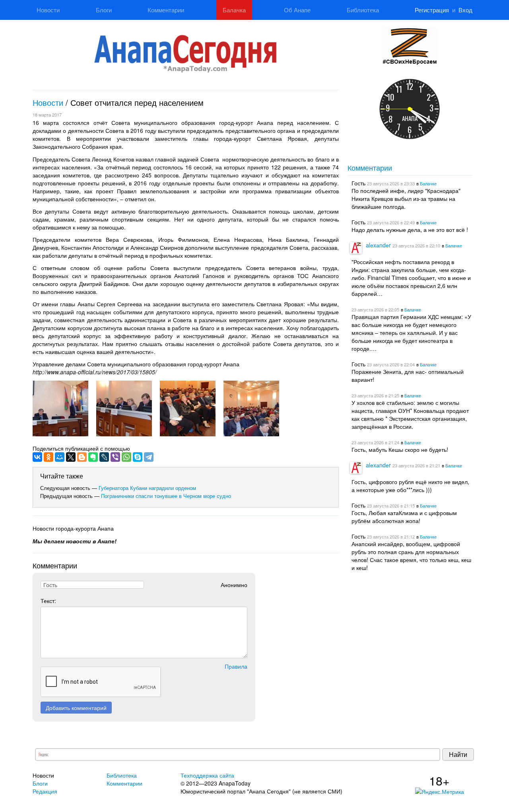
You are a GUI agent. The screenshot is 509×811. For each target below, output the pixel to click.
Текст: (48, 601)
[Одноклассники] (48, 457)
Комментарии (166, 10)
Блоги (104, 10)
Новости (48, 10)
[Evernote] (93, 457)
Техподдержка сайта (207, 775)
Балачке (428, 183)
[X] (71, 457)
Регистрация (432, 10)
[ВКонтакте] (37, 457)
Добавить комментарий (76, 708)
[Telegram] (148, 457)
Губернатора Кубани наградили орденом (147, 488)
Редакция (45, 791)
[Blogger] (82, 457)
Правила (236, 666)
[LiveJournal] (104, 457)
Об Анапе (297, 10)
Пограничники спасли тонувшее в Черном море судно (166, 496)
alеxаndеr (378, 245)
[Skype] (137, 457)
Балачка (234, 10)
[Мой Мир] (59, 457)
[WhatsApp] (126, 457)
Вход (465, 10)
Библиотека (363, 10)
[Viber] (115, 457)
